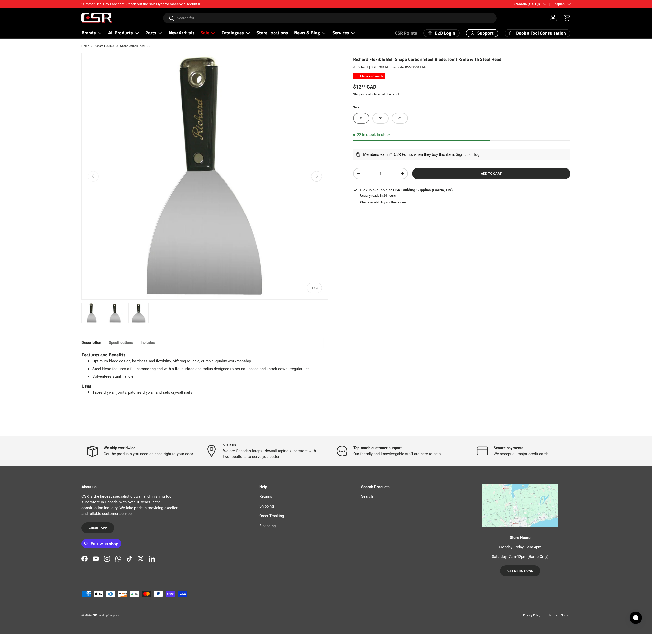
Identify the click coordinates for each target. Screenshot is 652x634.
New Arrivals (182, 32)
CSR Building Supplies (105, 615)
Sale (205, 32)
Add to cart (491, 173)
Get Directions (520, 571)
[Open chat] (636, 618)
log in (478, 154)
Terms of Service (559, 615)
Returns (265, 496)
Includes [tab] (148, 342)
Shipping (359, 94)
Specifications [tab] (121, 342)
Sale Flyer (156, 4)
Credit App (98, 528)
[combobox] (330, 18)
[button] (567, 17)
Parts (150, 32)
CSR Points (406, 33)
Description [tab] (91, 342)
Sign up (462, 154)
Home (85, 46)
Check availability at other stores (383, 202)
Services (340, 32)
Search (367, 496)
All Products (120, 32)
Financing (267, 526)
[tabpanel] (205, 373)
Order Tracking (271, 516)
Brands (89, 32)
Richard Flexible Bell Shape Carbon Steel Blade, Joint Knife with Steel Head (122, 46)
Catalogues (233, 32)
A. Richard (360, 67)
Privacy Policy (532, 615)
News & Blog (307, 32)
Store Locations (272, 32)
